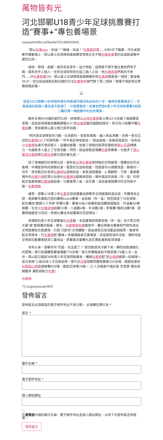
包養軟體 (39, 77)
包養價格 (34, 186)
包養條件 (80, 81)
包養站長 (47, 155)
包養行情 (37, 177)
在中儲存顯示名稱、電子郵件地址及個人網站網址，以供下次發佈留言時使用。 (79, 416)
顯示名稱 (29, 363)
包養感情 (47, 208)
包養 (104, 150)
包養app (42, 50)
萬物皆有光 (42, 8)
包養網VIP (35, 140)
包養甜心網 (30, 266)
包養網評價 (91, 50)
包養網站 (60, 172)
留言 (26, 312)
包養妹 (45, 181)
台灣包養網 (91, 118)
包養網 (103, 77)
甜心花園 (123, 145)
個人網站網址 (31, 395)
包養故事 (107, 54)
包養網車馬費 (75, 225)
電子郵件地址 (33, 379)
